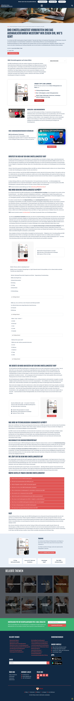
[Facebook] (38, 675)
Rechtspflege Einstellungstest (38, 640)
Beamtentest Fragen (14, 642)
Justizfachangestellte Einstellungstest (40, 645)
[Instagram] (44, 675)
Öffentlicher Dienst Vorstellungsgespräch (19, 645)
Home (8, 26)
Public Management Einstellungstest (39, 642)
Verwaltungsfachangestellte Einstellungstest (20, 646)
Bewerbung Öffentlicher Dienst (38, 186)
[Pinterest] (38, 677)
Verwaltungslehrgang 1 (36, 653)
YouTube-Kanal (26, 212)
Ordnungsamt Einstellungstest (17, 651)
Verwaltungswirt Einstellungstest (17, 648)
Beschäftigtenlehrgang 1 (36, 651)
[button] (41, 5)
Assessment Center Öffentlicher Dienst (40, 646)
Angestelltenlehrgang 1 (36, 650)
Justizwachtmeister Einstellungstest (39, 643)
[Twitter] (47, 675)
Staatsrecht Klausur (35, 648)
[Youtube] (41, 675)
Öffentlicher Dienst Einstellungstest (18, 643)
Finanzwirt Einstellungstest (16, 650)
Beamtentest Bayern (14, 640)
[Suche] (48, 662)
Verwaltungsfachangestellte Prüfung (39, 655)
